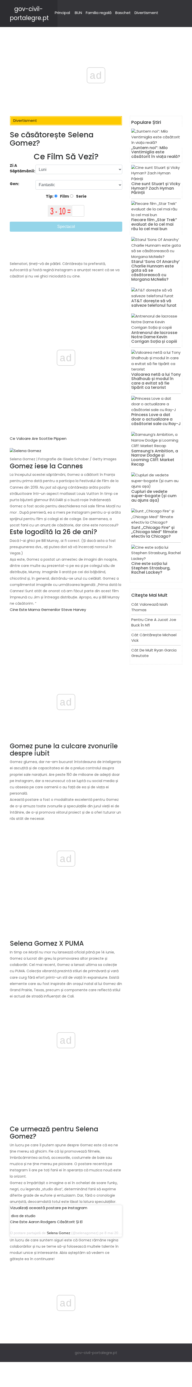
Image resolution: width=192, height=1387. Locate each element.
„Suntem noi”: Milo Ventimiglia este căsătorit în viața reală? (155, 152)
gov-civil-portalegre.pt (96, 1352)
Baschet (123, 12)
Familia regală (99, 12)
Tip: (50, 196)
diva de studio (23, 1215)
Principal (62, 12)
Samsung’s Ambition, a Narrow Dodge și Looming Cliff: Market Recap (154, 457)
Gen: (15, 183)
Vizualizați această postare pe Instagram (48, 1207)
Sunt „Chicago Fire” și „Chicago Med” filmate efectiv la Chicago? (154, 532)
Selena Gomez (58, 1233)
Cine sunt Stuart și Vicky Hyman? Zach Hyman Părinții (155, 188)
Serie (80, 196)
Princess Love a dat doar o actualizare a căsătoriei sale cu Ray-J (156, 419)
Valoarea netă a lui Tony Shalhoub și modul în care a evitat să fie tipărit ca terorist (156, 381)
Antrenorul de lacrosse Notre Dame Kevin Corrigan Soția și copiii (154, 337)
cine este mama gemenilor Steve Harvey (48, 609)
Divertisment (146, 12)
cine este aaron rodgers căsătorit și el (46, 1221)
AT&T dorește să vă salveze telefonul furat (153, 303)
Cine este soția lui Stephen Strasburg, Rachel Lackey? (150, 568)
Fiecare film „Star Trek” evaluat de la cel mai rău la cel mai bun (154, 224)
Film (64, 196)
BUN (78, 12)
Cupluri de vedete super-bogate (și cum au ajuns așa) (153, 496)
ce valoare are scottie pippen (38, 438)
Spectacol (66, 226)
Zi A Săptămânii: (22, 168)
